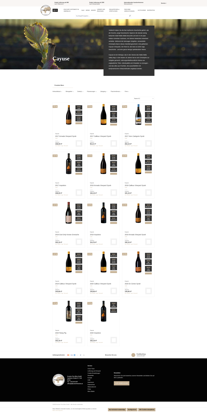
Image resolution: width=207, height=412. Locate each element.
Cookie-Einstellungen (94, 373)
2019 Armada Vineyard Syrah (135, 234)
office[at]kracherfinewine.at (75, 383)
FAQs (89, 389)
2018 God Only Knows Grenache (67, 234)
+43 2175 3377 (141, 356)
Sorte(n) (79, 91)
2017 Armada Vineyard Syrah (65, 136)
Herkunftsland (57, 91)
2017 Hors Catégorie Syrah (134, 136)
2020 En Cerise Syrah (133, 284)
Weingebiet (69, 91)
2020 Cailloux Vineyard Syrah (100, 284)
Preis (126, 91)
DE (54, 10)
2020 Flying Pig (60, 333)
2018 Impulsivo (95, 234)
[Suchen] (130, 15)
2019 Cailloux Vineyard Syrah (65, 284)
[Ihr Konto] (161, 10)
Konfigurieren (132, 409)
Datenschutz (91, 384)
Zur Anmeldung (121, 383)
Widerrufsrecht (92, 387)
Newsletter (91, 375)
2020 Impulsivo (95, 333)
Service (90, 365)
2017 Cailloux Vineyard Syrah (100, 136)
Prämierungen (91, 91)
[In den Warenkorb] (79, 143)
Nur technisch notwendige (117, 409)
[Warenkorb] (165, 10)
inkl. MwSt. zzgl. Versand (61, 145)
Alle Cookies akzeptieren (146, 409)
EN (56, 10)
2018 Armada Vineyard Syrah (100, 185)
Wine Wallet (91, 391)
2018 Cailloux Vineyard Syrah (135, 185)
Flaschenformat (115, 91)
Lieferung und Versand (94, 371)
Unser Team (91, 368)
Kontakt (90, 377)
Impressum (91, 382)
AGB (89, 380)
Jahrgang (103, 91)
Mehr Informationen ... (58, 410)
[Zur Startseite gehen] (45, 10)
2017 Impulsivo (60, 185)
